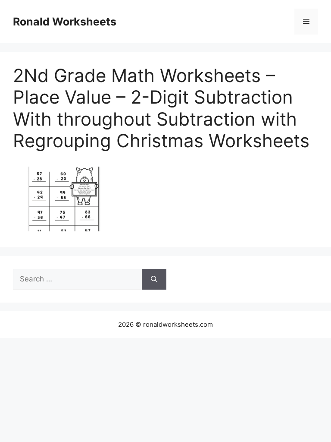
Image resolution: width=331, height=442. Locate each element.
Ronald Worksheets (64, 21)
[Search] (154, 279)
